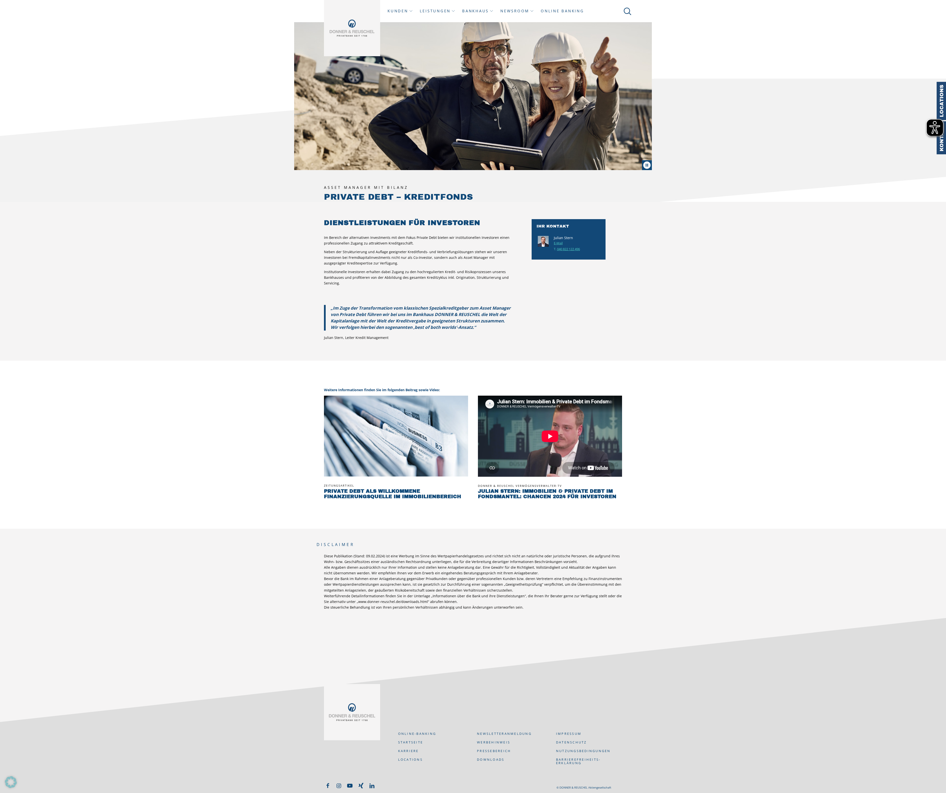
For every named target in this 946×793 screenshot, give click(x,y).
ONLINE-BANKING (417, 733)
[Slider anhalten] (647, 165)
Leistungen (435, 11)
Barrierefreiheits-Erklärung (578, 761)
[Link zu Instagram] (338, 785)
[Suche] (626, 11)
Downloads (490, 759)
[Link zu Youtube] (350, 785)
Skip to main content (69, 1)
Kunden (398, 11)
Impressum (568, 733)
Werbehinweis (493, 742)
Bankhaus (475, 11)
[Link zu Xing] (361, 785)
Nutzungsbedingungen (583, 751)
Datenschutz (571, 742)
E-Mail (558, 243)
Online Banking (562, 11)
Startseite (410, 742)
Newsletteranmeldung (504, 733)
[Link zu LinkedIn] (372, 785)
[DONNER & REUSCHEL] (352, 28)
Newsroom (514, 11)
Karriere (408, 751)
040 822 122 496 (568, 249)
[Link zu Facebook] (327, 785)
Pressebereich (494, 751)
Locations (941, 101)
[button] (11, 782)
